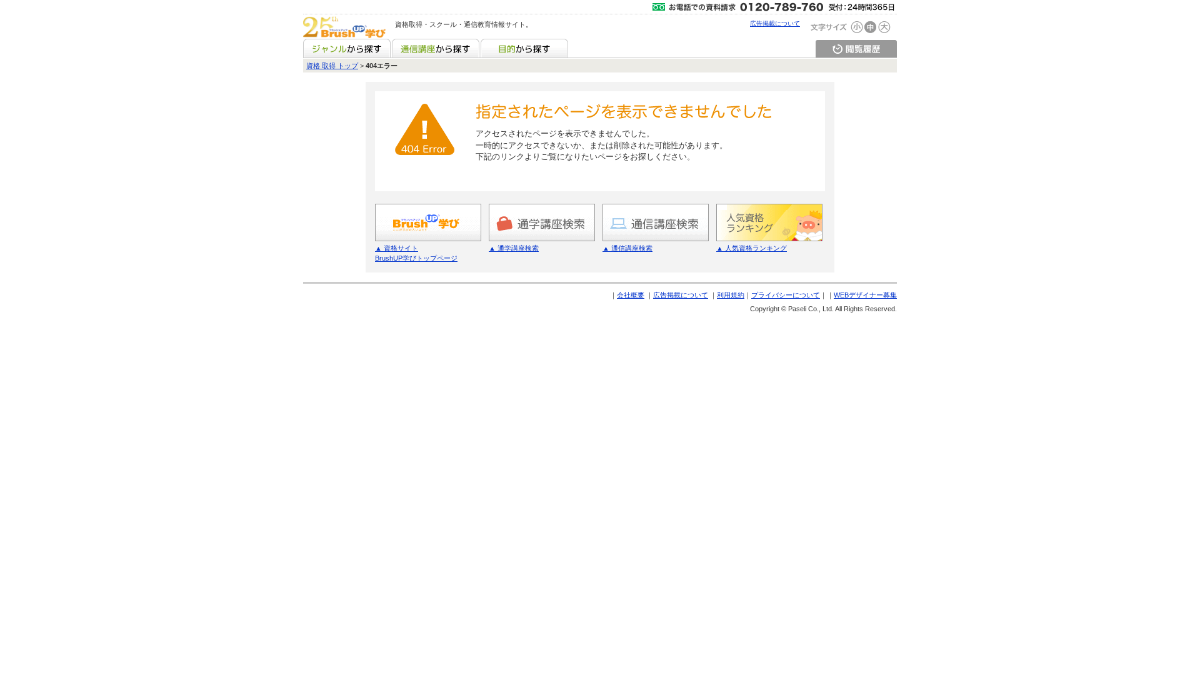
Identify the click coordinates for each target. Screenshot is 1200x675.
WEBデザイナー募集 (865, 295)
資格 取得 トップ (332, 65)
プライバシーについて (785, 295)
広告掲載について (775, 23)
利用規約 (730, 295)
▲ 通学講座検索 (514, 248)
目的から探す (524, 48)
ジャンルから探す (347, 48)
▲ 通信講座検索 (627, 248)
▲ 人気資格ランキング (751, 248)
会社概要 (630, 295)
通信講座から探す (435, 48)
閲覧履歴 (856, 48)
